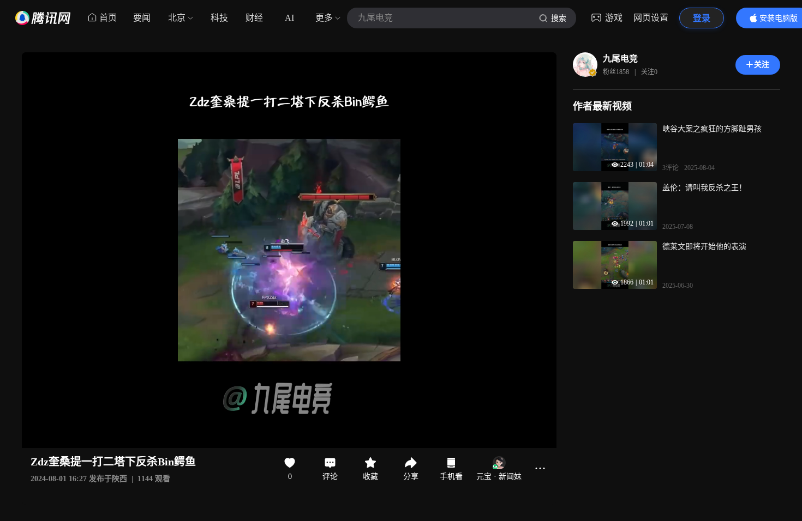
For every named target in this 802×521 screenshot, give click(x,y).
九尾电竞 (620, 58)
